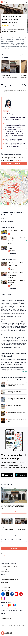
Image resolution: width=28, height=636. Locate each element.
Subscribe (14, 548)
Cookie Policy (18, 554)
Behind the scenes (15, 569)
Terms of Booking (20, 625)
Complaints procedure (6, 618)
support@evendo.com (6, 590)
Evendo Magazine (5, 571)
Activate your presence (14, 163)
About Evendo (14, 566)
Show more (13, 253)
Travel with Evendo (5, 566)
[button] (14, 187)
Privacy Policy (11, 625)
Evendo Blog (4, 569)
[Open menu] (26, 2)
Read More (24, 371)
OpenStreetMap (4, 169)
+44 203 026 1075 (5, 587)
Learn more (18, 160)
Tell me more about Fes (14, 511)
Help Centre (3, 616)
